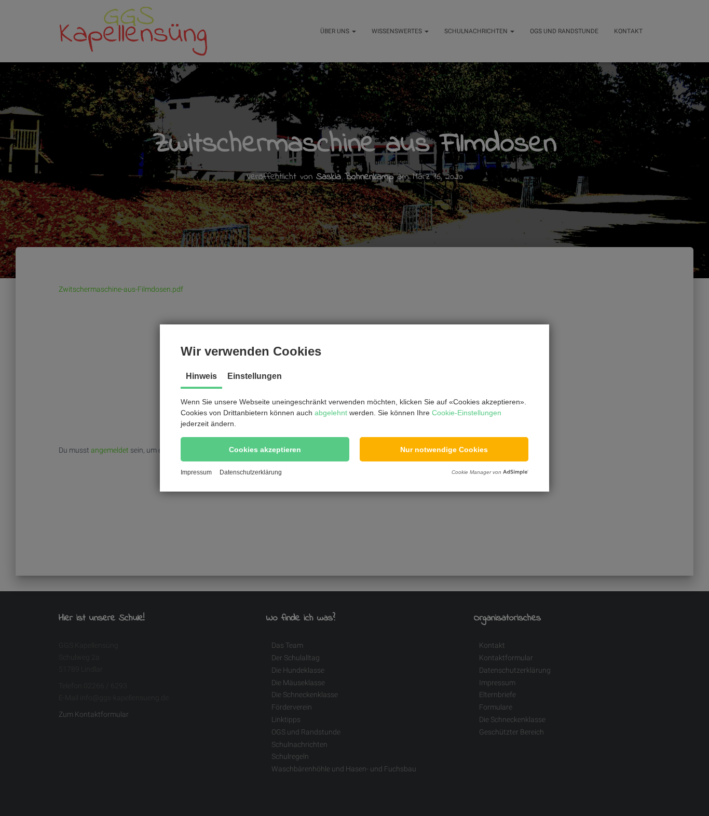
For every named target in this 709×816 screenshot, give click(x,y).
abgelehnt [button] (331, 413)
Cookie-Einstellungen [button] (466, 413)
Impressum (196, 472)
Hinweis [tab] (201, 376)
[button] (265, 449)
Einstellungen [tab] (254, 376)
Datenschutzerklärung (251, 472)
